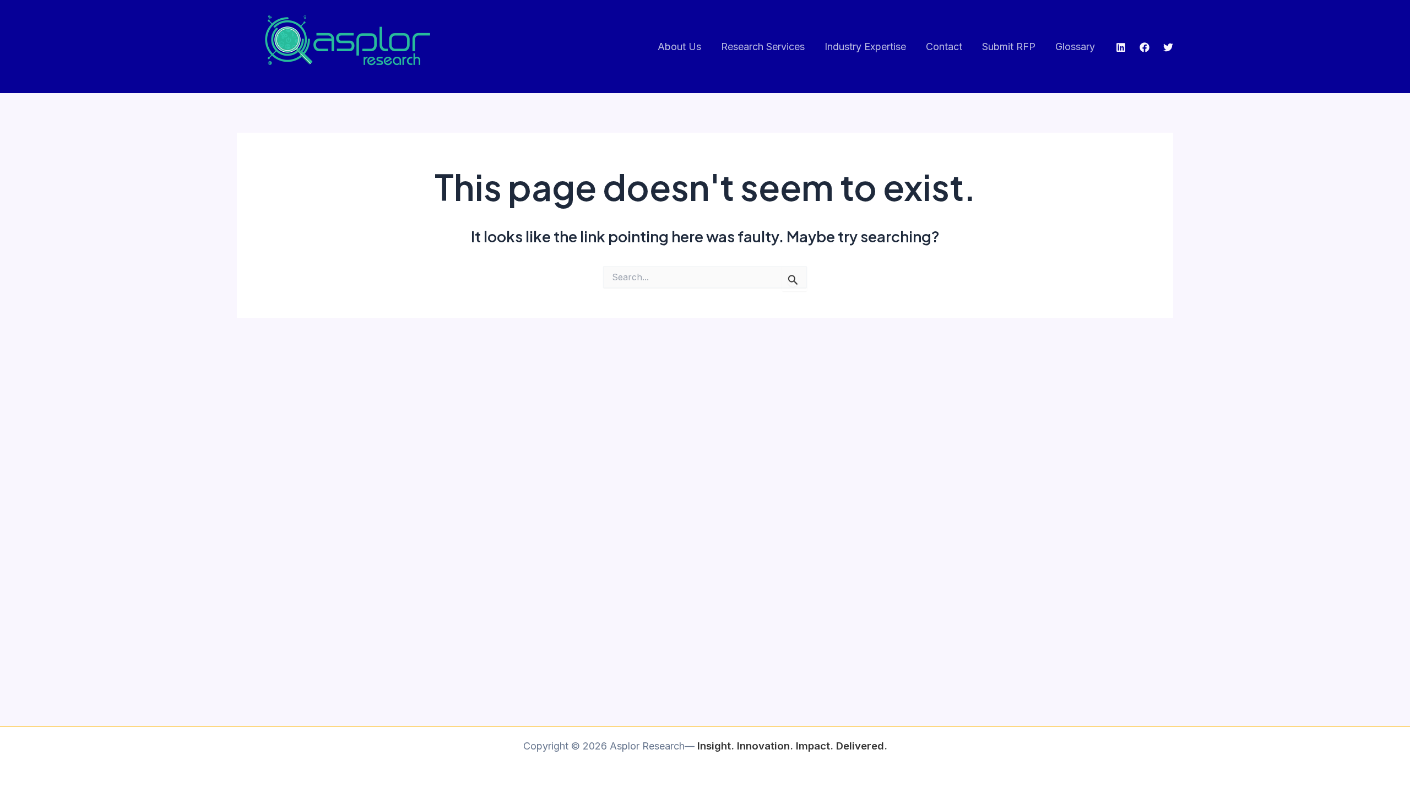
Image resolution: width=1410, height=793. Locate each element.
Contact (944, 46)
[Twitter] (1168, 47)
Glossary (1075, 46)
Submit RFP (1008, 46)
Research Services (763, 46)
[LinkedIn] (1121, 47)
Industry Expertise (865, 46)
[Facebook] (1144, 47)
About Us (679, 46)
